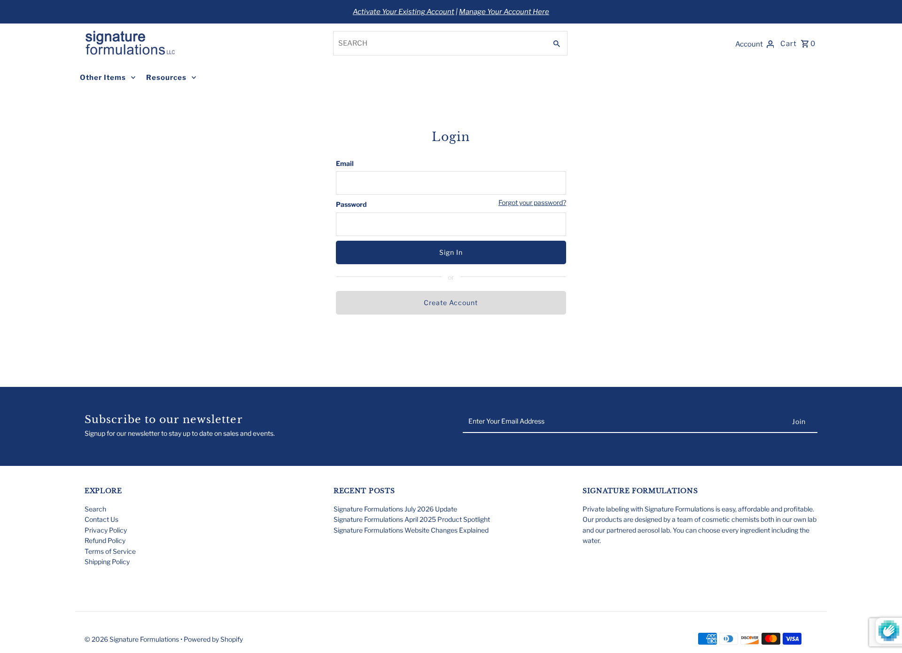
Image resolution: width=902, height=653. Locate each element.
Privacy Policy (106, 530)
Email (345, 163)
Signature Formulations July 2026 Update (395, 509)
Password (351, 204)
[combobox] (439, 43)
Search (95, 509)
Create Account (451, 303)
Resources (166, 77)
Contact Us (101, 519)
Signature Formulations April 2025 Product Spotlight (412, 519)
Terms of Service (110, 551)
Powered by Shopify (213, 639)
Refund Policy (105, 540)
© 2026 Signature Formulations (132, 639)
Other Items (103, 77)
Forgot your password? (532, 202)
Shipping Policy (107, 562)
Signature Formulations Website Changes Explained (411, 530)
